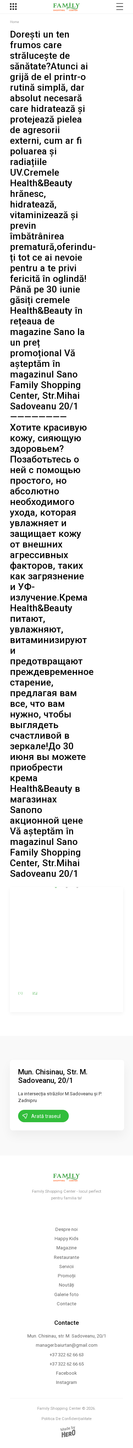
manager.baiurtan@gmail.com (67, 1345)
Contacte (66, 1303)
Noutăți (66, 1285)
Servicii (66, 1266)
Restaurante (66, 1257)
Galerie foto (66, 1294)
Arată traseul (46, 1116)
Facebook (66, 1373)
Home (14, 22)
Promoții (67, 1275)
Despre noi (66, 1229)
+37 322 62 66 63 (67, 1354)
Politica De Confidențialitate (66, 1418)
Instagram (66, 1382)
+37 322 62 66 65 (67, 1364)
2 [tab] (66, 887)
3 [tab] (77, 887)
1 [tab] (56, 887)
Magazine (66, 1247)
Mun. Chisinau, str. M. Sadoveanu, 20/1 (66, 1336)
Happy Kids (66, 1238)
